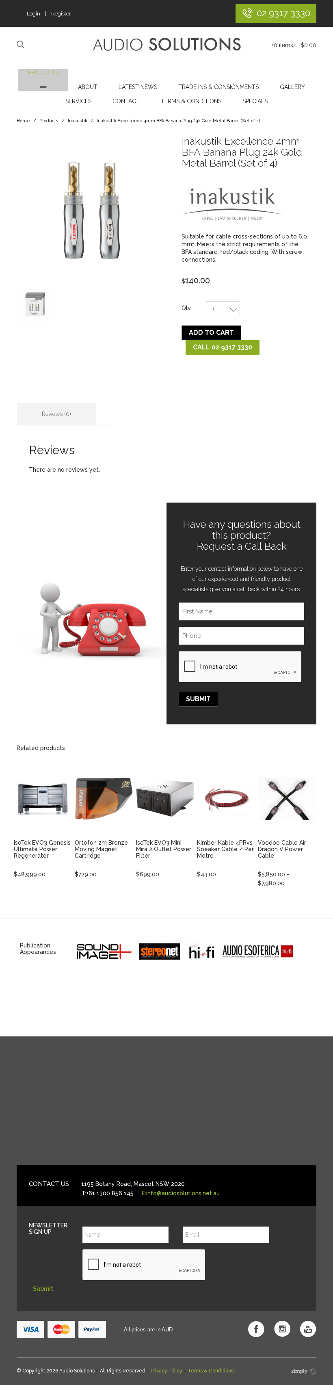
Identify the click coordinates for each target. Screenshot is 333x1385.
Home (23, 121)
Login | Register (49, 14)
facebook (256, 1329)
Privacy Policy (166, 1371)
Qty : (188, 308)
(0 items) (294, 45)
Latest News (138, 87)
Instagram (282, 1329)
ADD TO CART (211, 332)
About (87, 87)
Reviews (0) (56, 414)
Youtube (308, 1329)
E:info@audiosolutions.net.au (181, 1193)
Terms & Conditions (191, 101)
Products (43, 72)
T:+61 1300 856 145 (107, 1193)
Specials (255, 101)
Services (78, 101)
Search (22, 45)
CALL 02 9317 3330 (222, 347)
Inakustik (77, 121)
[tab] (56, 414)
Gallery (292, 87)
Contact (126, 101)
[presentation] (240, 667)
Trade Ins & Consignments (218, 87)
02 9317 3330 (283, 12)
